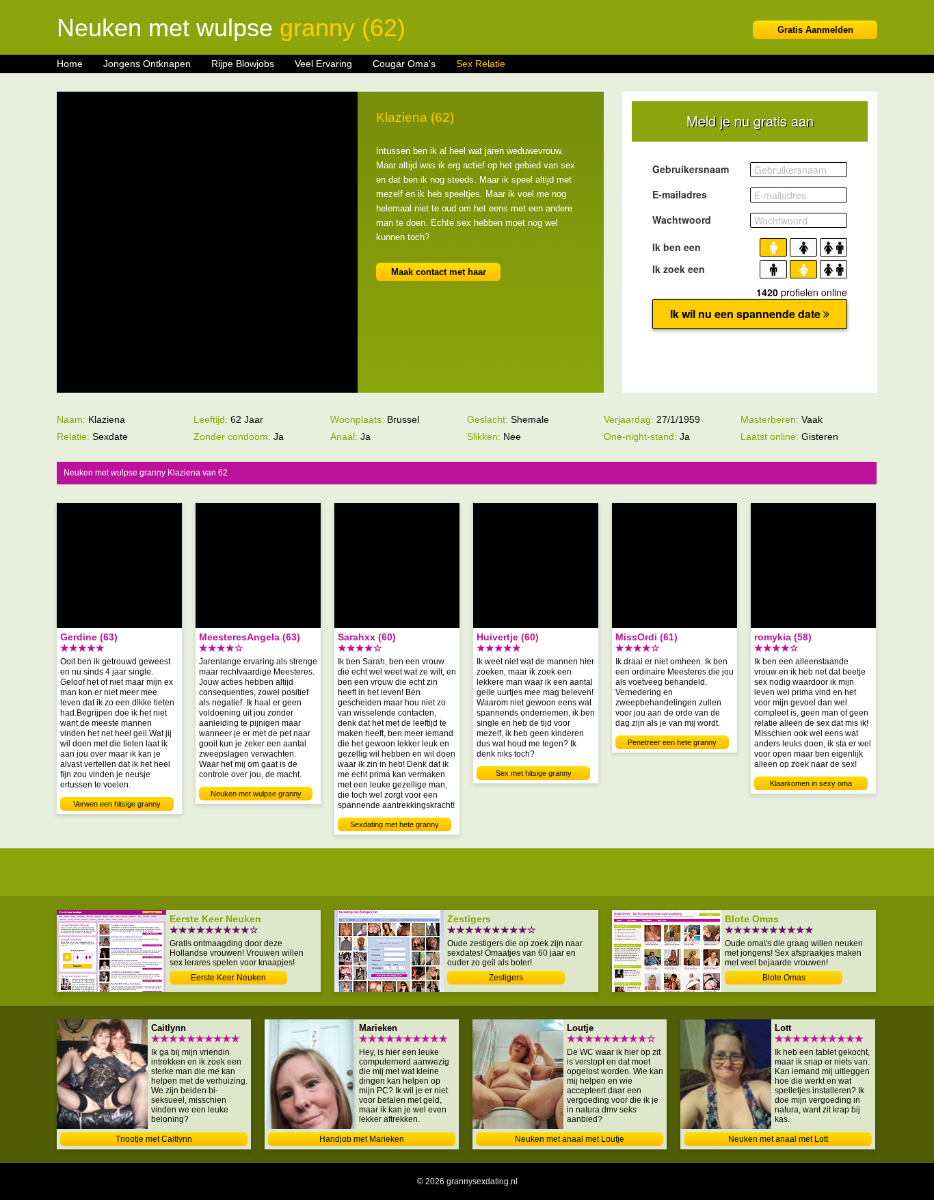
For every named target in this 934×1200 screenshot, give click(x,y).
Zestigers (506, 977)
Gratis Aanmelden (815, 30)
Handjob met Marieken (361, 1139)
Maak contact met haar (438, 272)
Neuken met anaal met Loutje (569, 1139)
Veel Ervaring (323, 63)
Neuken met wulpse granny (256, 794)
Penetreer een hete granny (672, 742)
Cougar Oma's (404, 63)
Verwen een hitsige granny (117, 804)
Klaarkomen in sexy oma (811, 783)
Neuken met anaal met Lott (778, 1139)
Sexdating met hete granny (394, 824)
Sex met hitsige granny (534, 773)
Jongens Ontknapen (147, 63)
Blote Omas (783, 977)
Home (70, 63)
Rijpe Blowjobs (242, 63)
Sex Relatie (480, 63)
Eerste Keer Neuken (228, 977)
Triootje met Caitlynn (154, 1139)
